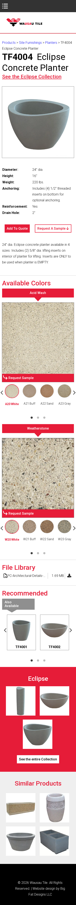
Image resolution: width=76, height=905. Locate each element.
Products (9, 43)
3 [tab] (44, 418)
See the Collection (31, 77)
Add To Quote (17, 228)
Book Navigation (12, 6)
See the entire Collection (38, 759)
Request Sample (21, 378)
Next (71, 630)
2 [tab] (38, 418)
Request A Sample (51, 228)
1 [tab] (32, 418)
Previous (5, 630)
